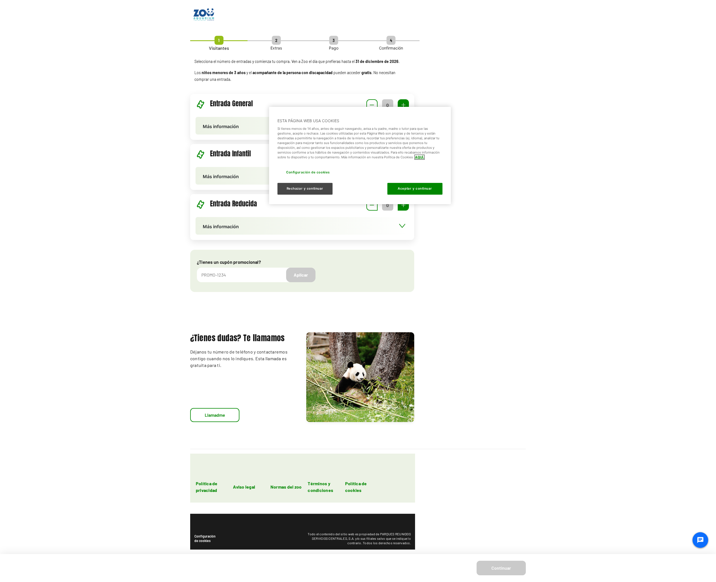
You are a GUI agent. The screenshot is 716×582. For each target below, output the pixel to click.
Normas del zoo (286, 486)
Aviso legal (244, 486)
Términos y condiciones (320, 487)
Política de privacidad (207, 487)
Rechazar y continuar (305, 188)
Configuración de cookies (205, 538)
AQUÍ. (419, 157)
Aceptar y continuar (415, 188)
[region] (360, 155)
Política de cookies (356, 487)
